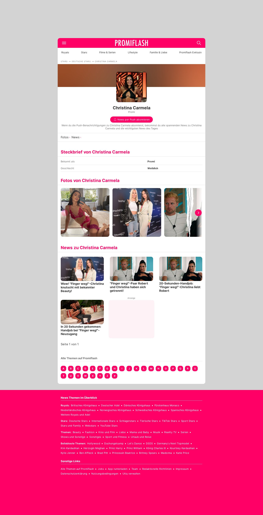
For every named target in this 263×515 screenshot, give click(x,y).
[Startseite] (131, 43)
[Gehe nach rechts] (198, 212)
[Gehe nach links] (64, 212)
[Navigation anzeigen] (64, 43)
